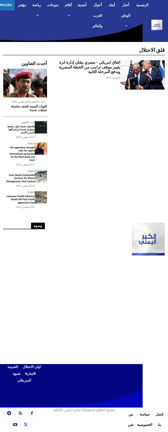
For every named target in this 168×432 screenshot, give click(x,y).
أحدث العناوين (37, 102)
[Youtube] (15, 425)
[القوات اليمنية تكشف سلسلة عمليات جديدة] (25, 83)
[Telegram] (9, 413)
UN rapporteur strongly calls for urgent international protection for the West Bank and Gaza (22, 154)
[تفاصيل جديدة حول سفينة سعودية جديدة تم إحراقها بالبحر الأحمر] (41, 127)
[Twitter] (26, 425)
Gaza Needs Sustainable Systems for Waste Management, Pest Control (20, 178)
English (31, 143)
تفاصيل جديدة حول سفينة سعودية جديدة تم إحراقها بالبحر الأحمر (21, 129)
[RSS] (20, 413)
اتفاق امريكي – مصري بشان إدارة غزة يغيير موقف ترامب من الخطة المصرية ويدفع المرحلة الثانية (89, 67)
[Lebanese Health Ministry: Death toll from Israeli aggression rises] (41, 197)
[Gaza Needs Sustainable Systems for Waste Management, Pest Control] (41, 176)
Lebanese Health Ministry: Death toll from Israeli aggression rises (21, 199)
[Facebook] (32, 413)
